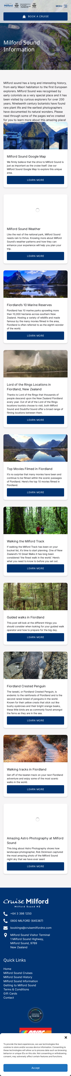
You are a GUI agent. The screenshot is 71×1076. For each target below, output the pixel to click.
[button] (66, 1037)
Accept (35, 1067)
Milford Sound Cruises (17, 973)
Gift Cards (10, 993)
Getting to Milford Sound (19, 985)
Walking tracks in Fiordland (26, 769)
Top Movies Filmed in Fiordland (29, 469)
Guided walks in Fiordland (25, 617)
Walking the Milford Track (25, 541)
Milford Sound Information (20, 981)
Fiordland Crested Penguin (26, 686)
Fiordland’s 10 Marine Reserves (29, 305)
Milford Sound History (17, 977)
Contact (8, 997)
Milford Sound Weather (23, 229)
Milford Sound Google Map (26, 156)
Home (7, 969)
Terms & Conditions (16, 989)
